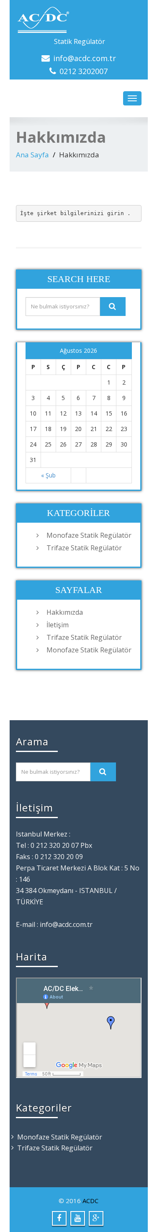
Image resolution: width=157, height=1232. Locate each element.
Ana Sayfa (32, 154)
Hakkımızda (64, 612)
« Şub (48, 475)
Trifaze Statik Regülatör (84, 548)
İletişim (57, 625)
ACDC (90, 1200)
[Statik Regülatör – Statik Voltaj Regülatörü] (79, 20)
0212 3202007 (83, 71)
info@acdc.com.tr (84, 58)
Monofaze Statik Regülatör (88, 535)
